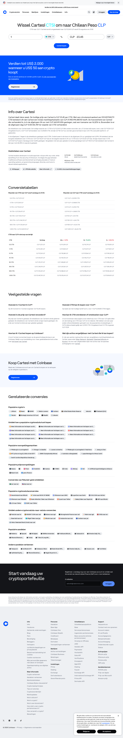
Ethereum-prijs (103, 657)
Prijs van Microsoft (105, 675)
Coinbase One (56, 630)
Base (76, 627)
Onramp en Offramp (81, 641)
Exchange (54, 673)
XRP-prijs (101, 663)
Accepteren (107, 731)
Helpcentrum (103, 624)
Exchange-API (79, 673)
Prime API (78, 678)
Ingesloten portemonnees (83, 633)
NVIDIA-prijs (102, 670)
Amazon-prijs (103, 678)
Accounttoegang (104, 642)
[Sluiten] (118, 716)
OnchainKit (78, 652)
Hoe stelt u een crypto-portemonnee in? (35, 707)
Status (100, 647)
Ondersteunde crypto (106, 644)
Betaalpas (54, 639)
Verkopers (30, 644)
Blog (28, 633)
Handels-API (78, 647)
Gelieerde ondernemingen (36, 630)
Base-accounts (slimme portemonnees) (82, 637)
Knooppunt (78, 661)
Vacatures (30, 627)
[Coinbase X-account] (3, 720)
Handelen (54, 624)
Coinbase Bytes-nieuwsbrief (37, 683)
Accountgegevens (104, 636)
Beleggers (30, 642)
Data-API (77, 655)
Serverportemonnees (82, 630)
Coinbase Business (57, 654)
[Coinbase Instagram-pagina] (15, 720)
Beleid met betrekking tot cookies (36, 654)
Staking (53, 670)
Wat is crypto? (32, 700)
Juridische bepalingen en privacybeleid (36, 649)
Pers (28, 636)
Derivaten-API (79, 681)
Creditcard (54, 636)
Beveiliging (31, 639)
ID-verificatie (103, 633)
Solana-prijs (102, 660)
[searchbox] (110, 37)
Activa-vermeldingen (58, 651)
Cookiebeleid (106, 723)
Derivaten (54, 642)
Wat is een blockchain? (35, 703)
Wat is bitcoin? (32, 697)
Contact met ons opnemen (107, 627)
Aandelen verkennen (34, 677)
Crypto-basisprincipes (35, 686)
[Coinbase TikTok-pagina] (21, 720)
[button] (25, 12)
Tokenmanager (56, 660)
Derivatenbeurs (56, 675)
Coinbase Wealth (57, 633)
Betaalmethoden (104, 639)
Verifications (79, 658)
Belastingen (31, 714)
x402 (76, 644)
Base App (54, 627)
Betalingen (55, 657)
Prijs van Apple (103, 673)
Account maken (103, 630)
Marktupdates (32, 695)
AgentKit (77, 664)
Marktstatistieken (33, 680)
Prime (53, 667)
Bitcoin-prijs (102, 654)
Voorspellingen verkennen (60, 644)
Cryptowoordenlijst (34, 692)
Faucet (76, 670)
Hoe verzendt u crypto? (35, 711)
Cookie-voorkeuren (34, 657)
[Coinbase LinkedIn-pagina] (9, 720)
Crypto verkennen (33, 674)
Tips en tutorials (33, 689)
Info (28, 624)
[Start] (5, 12)
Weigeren (86, 731)
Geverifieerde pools (58, 678)
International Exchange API (84, 675)
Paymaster (78, 650)
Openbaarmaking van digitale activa (37, 667)
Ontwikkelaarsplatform (82, 624)
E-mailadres (69, 579)
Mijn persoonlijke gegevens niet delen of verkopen (37, 661)
